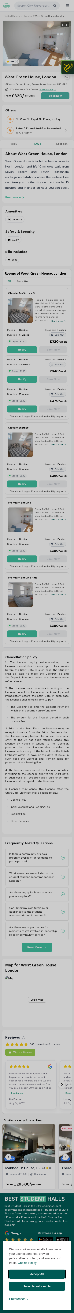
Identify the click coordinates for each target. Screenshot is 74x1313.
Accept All (37, 1274)
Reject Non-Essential (37, 1286)
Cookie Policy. (27, 1262)
